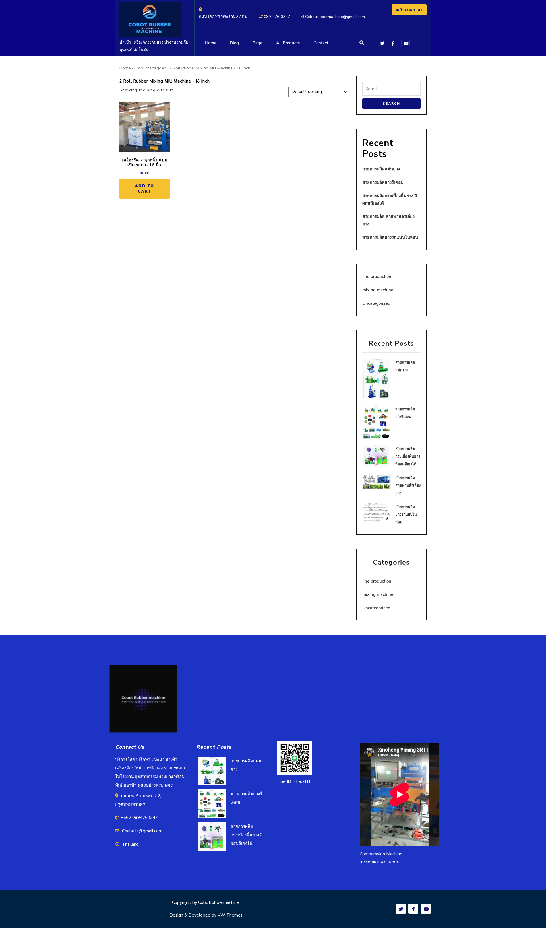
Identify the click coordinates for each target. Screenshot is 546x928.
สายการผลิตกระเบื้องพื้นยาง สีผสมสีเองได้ (407, 456)
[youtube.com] (404, 43)
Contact (320, 43)
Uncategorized (376, 303)
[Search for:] (391, 90)
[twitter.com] (381, 43)
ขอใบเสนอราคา (409, 9)
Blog (234, 43)
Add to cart (144, 188)
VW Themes (229, 915)
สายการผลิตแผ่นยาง (381, 169)
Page (257, 43)
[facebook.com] (393, 43)
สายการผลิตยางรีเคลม (383, 182)
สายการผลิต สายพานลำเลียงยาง (408, 485)
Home (210, 43)
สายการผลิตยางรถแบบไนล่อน (390, 237)
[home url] (143, 700)
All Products (288, 43)
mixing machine (377, 290)
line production (376, 276)
